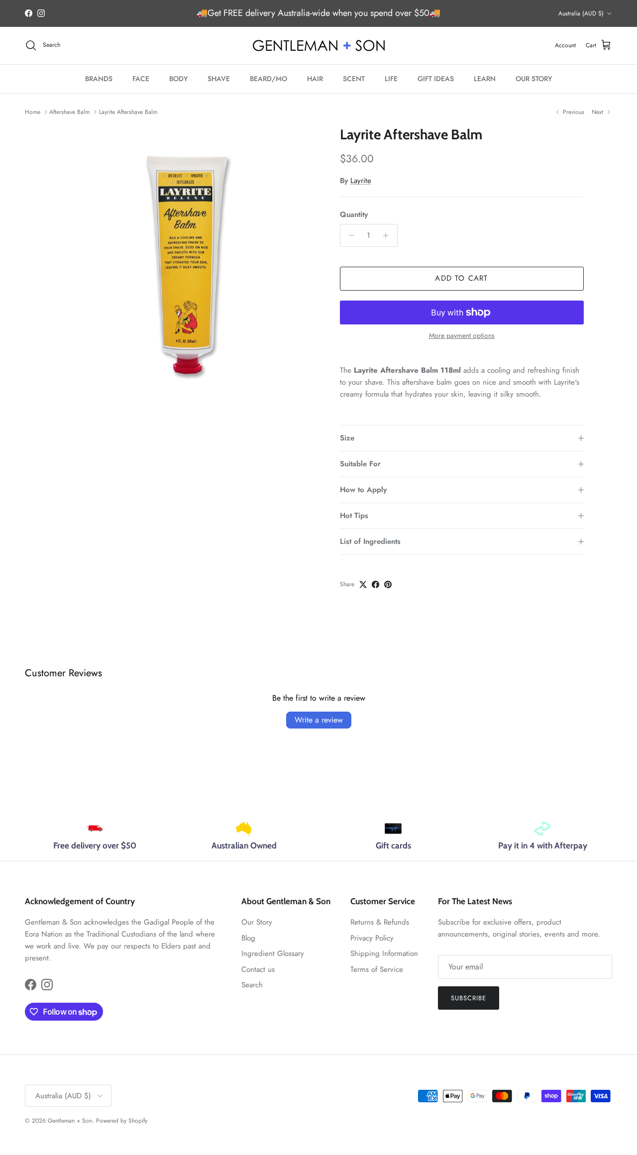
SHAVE (219, 79)
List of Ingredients (370, 541)
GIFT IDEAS (436, 79)
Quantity (354, 215)
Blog (248, 938)
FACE (140, 79)
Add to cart (461, 278)
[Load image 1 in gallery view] (186, 258)
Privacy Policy (372, 938)
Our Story (256, 922)
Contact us (258, 969)
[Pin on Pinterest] (388, 584)
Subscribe (468, 998)
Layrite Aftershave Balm (128, 111)
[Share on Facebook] (375, 584)
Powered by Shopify (121, 1120)
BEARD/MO (268, 79)
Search (252, 984)
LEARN (485, 79)
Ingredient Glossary (272, 953)
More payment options (462, 335)
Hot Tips (354, 515)
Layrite (360, 180)
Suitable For (360, 463)
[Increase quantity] (388, 235)
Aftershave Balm (69, 111)
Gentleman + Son (70, 1120)
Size (347, 437)
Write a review (319, 720)
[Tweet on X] (363, 584)
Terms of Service (376, 969)
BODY (178, 79)
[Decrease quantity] (349, 235)
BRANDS (98, 79)
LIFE (391, 79)
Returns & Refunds (379, 922)
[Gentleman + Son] (318, 45)
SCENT (354, 79)
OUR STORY (534, 79)
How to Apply (363, 489)
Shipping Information (384, 953)
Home (32, 111)
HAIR (315, 79)
